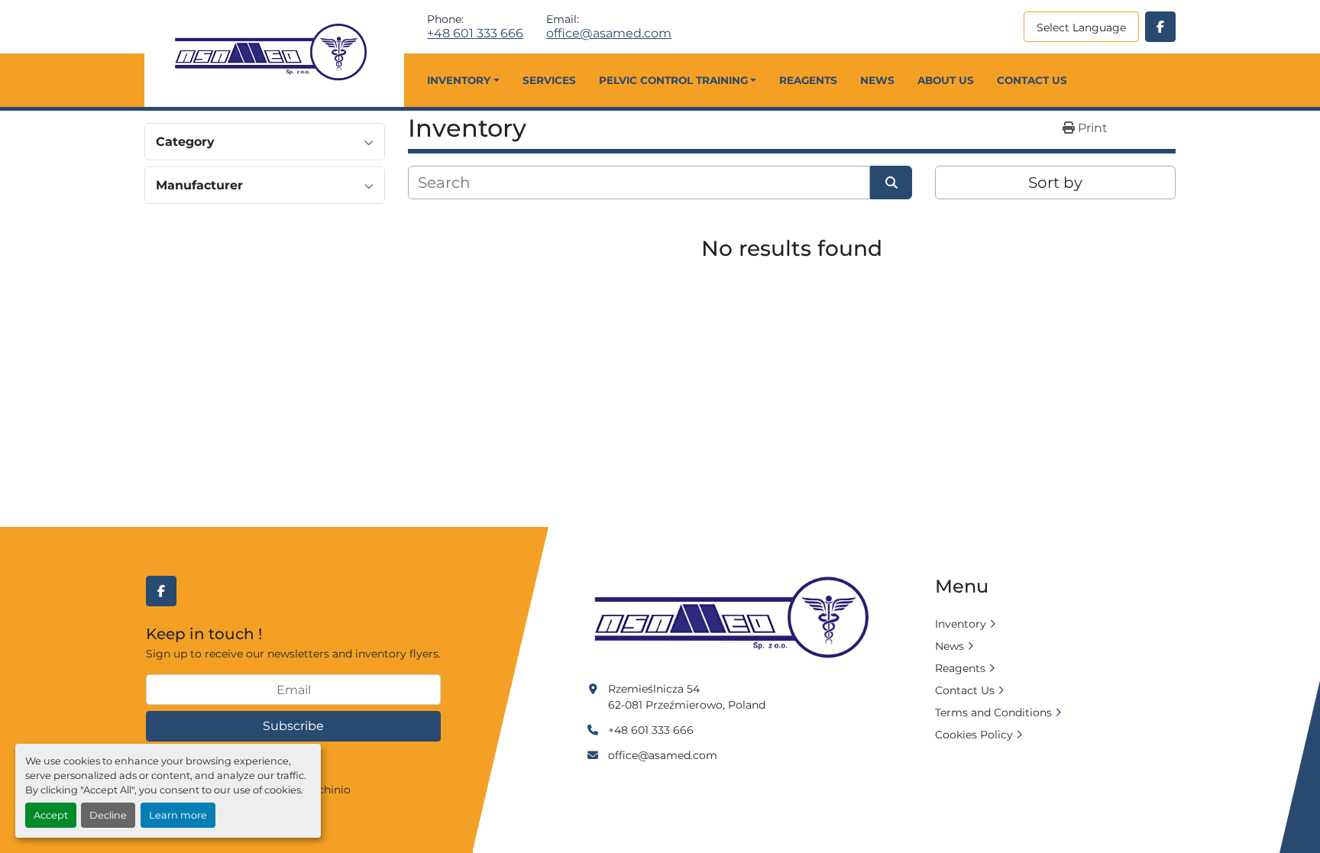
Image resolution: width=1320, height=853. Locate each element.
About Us (945, 80)
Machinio (326, 789)
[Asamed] (736, 618)
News (877, 80)
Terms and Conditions (993, 712)
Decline (108, 815)
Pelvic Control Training (673, 80)
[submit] (891, 182)
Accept (51, 815)
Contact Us (1032, 80)
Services (549, 80)
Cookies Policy (974, 735)
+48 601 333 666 (475, 33)
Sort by (1055, 182)
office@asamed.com (608, 33)
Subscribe (293, 726)
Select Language (1081, 27)
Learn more (178, 815)
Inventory (458, 80)
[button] (463, 80)
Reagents (808, 80)
